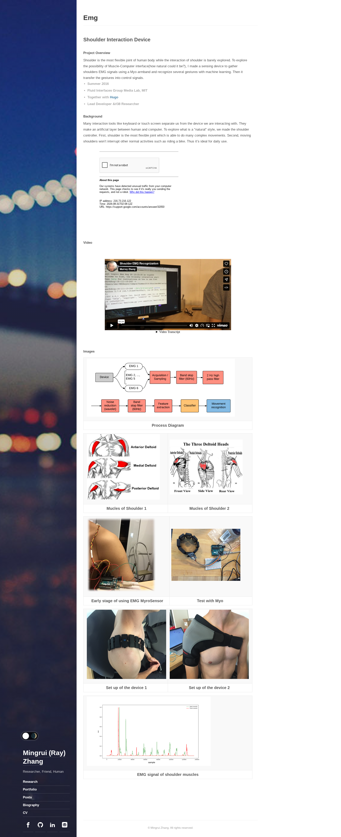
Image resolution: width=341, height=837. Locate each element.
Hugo (114, 97)
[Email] (64, 825)
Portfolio (30, 789)
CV (25, 813)
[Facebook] (28, 825)
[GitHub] (40, 825)
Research (30, 782)
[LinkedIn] (52, 825)
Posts (27, 797)
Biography (31, 805)
